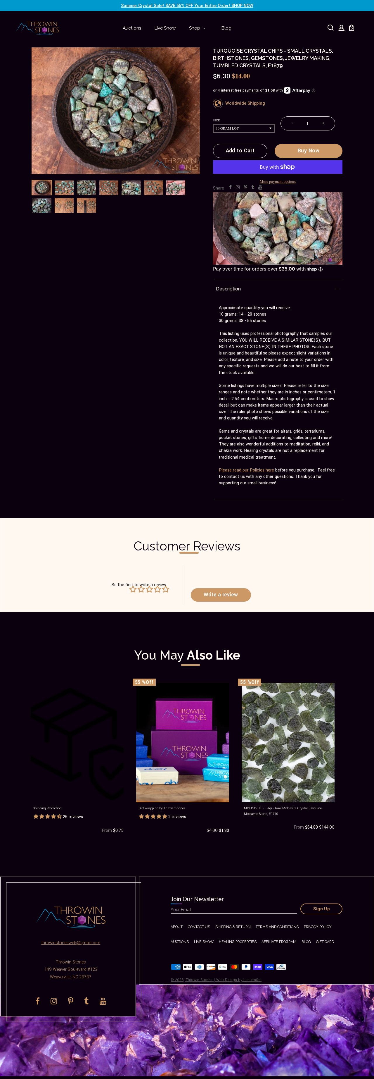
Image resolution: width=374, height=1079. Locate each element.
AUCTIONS (180, 941)
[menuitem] (131, 28)
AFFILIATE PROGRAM (279, 941)
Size (216, 120)
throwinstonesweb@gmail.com (70, 943)
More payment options (278, 181)
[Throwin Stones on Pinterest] (245, 187)
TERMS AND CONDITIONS (277, 927)
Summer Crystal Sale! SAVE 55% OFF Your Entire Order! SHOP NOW (187, 6)
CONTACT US (199, 927)
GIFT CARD (325, 941)
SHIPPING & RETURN (233, 927)
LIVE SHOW (204, 941)
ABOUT (177, 927)
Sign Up (321, 909)
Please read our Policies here (246, 470)
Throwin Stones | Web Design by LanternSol (224, 979)
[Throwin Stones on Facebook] (230, 187)
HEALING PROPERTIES (238, 941)
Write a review (221, 594)
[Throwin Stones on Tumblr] (252, 187)
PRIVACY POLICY (318, 927)
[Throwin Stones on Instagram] (238, 187)
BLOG (306, 941)
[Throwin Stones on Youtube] (260, 187)
